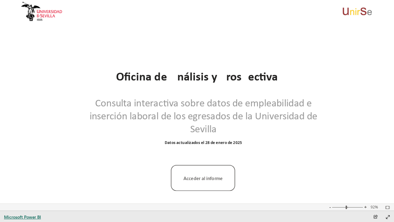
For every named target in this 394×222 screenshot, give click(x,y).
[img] (41, 11)
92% (374, 207)
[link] (203, 178)
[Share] (375, 217)
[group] (197, 76)
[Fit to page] (386, 207)
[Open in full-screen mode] (387, 217)
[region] (196, 102)
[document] (197, 76)
